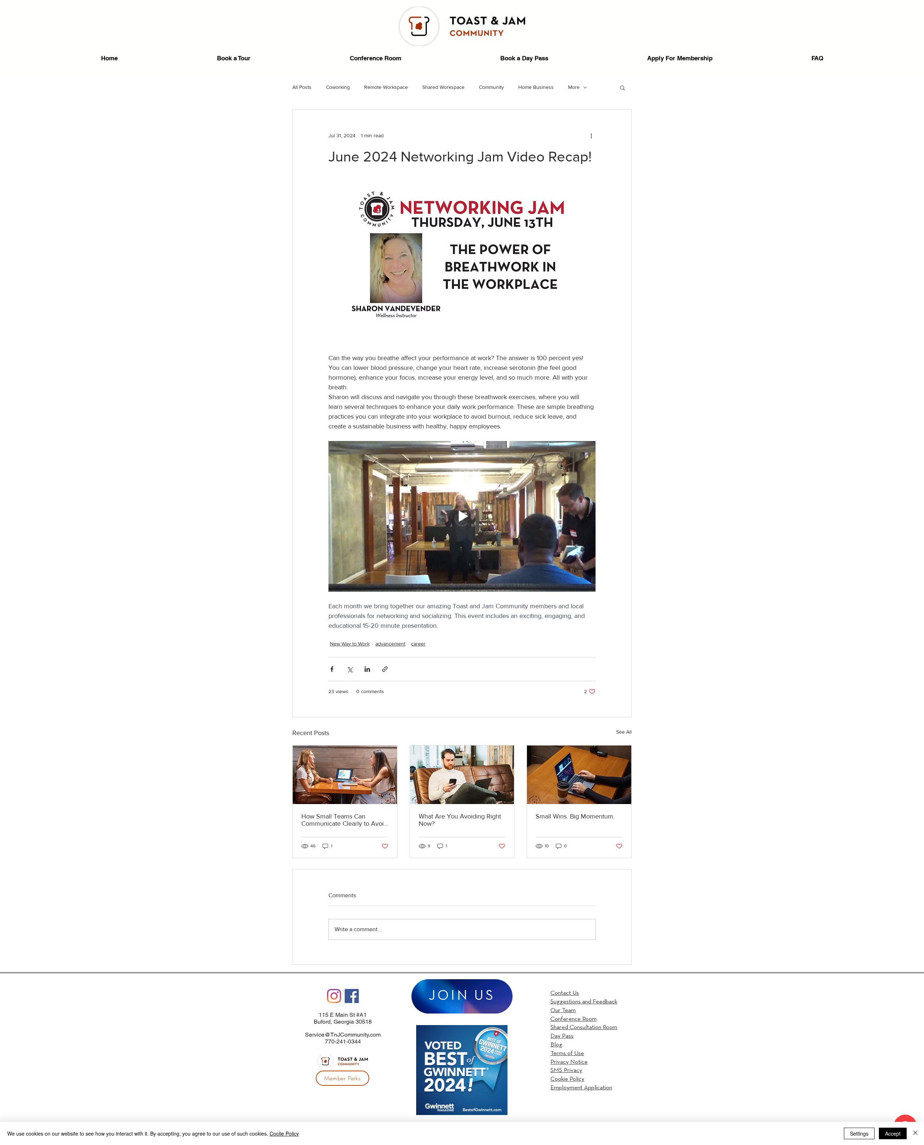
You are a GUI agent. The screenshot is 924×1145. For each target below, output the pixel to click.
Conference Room (573, 1019)
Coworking (338, 87)
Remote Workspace (386, 87)
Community (491, 87)
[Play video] (462, 516)
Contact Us (564, 993)
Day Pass (562, 1036)
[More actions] (591, 135)
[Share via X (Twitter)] (349, 669)
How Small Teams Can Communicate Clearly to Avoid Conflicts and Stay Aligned (344, 820)
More (574, 87)
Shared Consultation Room (583, 1027)
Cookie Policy (567, 1079)
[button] (622, 87)
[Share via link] (385, 669)
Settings (859, 1133)
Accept (893, 1133)
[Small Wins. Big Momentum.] (579, 775)
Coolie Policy (284, 1133)
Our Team (563, 1010)
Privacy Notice (569, 1062)
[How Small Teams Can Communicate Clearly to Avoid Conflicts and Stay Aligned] (345, 775)
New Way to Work (350, 644)
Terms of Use (567, 1053)
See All (624, 732)
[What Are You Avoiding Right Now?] (462, 775)
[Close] (915, 1133)
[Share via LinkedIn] (367, 669)
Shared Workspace (443, 87)
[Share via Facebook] (331, 669)
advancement (390, 644)
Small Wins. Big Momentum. (575, 816)
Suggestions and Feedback (583, 1001)
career (418, 644)
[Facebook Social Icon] (352, 996)
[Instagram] (334, 996)
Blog (556, 1044)
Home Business (536, 87)
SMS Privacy (566, 1070)
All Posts (301, 87)
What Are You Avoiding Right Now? (460, 820)
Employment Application (581, 1087)
